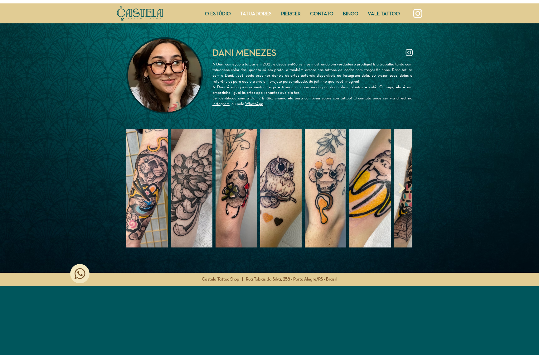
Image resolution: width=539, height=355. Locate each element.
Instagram (221, 103)
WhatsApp (254, 103)
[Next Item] (401, 188)
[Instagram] (418, 13)
